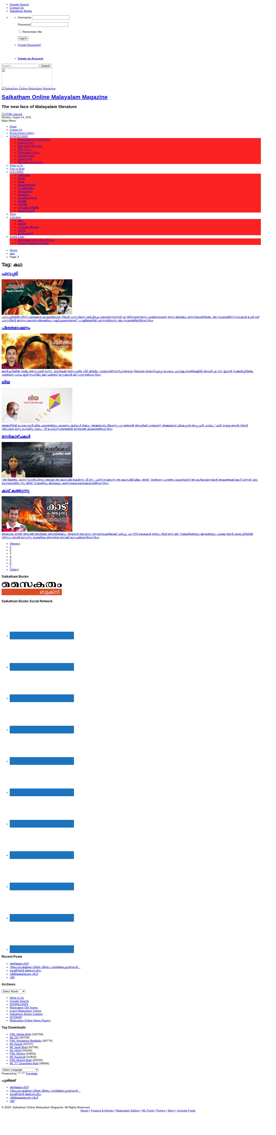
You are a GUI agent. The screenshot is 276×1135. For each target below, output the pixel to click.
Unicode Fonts (26, 155)
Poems (160, 1110)
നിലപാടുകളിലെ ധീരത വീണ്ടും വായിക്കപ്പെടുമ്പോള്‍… (45, 967)
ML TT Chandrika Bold (24, 1063)
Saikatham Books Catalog (26, 1014)
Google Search (19, 4)
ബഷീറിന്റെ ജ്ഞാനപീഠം (25, 970)
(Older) (14, 569)
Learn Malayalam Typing (25, 1010)
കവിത (22, 223)
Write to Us (16, 165)
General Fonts (26, 142)
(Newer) (15, 543)
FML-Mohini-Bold (21, 1060)
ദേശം (21, 178)
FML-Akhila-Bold (20, 1034)
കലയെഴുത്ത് (26, 184)
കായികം (23, 194)
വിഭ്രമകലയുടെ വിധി (24, 974)
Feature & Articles (102, 1110)
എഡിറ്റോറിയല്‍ (28, 207)
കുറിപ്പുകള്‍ (25, 233)
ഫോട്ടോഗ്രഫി (27, 197)
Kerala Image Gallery (22, 133)
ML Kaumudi (18, 1056)
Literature (15, 217)
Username (24, 17)
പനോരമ (23, 175)
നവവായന (25, 191)
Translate (32, 1073)
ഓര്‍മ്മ (22, 201)
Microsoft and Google (30, 162)
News (13, 214)
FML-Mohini (17, 1053)
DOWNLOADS (19, 136)
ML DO (14, 1037)
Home (13, 126)
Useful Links (17, 236)
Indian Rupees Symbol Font (34, 139)
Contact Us (17, 7)
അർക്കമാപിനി (19, 963)
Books (84, 1110)
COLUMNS (16, 171)
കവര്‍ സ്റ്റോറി (26, 210)
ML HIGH (15, 1050)
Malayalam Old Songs (24, 1007)
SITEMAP (16, 1017)
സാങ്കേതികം (26, 188)
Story (171, 1110)
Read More (147, 320)
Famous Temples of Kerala (33, 243)
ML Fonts (148, 1110)
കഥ (20, 220)
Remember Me (32, 31)
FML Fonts (24, 149)
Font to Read (17, 168)
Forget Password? (29, 45)
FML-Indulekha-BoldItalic (26, 1040)
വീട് (12, 977)
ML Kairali (16, 1044)
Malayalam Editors (28, 152)
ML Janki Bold (18, 1047)
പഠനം (22, 230)
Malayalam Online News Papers (36, 239)
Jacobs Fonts (25, 158)
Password (24, 24)
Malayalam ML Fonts (30, 146)
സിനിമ (22, 204)
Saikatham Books (21, 11)
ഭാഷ (21, 181)
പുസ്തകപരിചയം (28, 226)
